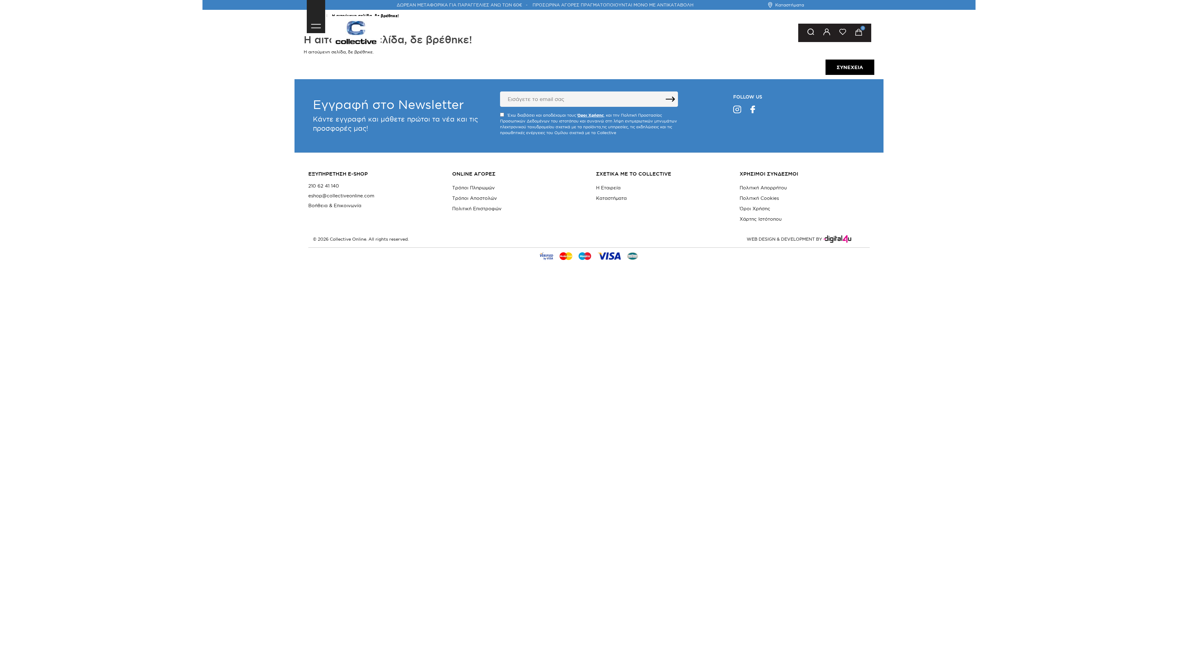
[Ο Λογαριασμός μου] (826, 33)
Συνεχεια (850, 67)
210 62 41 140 (323, 186)
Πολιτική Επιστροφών (477, 208)
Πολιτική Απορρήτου (763, 187)
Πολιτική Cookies (759, 198)
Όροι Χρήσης (755, 208)
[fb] (752, 110)
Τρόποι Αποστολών (474, 198)
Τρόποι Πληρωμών (473, 187)
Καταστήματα (789, 4)
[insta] (737, 110)
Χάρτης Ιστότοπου (761, 219)
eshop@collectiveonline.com (341, 195)
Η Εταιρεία (608, 187)
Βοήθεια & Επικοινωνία (334, 205)
